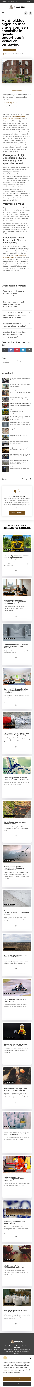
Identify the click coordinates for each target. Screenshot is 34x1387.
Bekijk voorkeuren (17, 1384)
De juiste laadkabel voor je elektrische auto (18, 436)
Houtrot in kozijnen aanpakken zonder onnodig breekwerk (20, 454)
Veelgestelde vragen (11, 106)
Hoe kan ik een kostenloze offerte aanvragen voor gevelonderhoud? (17, 334)
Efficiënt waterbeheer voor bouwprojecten (14, 1222)
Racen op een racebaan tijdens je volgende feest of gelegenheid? (20, 404)
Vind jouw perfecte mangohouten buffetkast (14, 1266)
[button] (30, 1358)
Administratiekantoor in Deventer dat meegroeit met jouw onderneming (20, 418)
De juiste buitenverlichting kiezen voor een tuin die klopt (20, 448)
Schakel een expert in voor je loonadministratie (19, 442)
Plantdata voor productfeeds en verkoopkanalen (20, 385)
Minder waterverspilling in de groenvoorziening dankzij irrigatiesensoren (19, 462)
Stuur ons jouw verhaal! (17, 496)
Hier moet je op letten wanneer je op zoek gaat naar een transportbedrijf (20, 411)
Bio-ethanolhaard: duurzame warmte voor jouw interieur (15, 1089)
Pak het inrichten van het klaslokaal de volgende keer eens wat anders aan (20, 392)
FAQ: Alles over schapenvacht (19, 429)
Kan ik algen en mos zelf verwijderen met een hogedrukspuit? (17, 304)
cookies (5, 1370)
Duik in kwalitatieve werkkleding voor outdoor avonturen (14, 1178)
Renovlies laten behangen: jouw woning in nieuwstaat (16, 1133)
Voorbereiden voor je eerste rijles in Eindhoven (21, 379)
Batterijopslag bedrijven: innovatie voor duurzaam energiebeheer (14, 868)
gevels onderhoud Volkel (10, 361)
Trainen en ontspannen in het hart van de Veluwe (15, 956)
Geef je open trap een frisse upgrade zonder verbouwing (19, 398)
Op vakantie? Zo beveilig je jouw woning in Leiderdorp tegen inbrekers (16, 690)
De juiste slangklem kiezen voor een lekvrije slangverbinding (16, 734)
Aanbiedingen (10, 50)
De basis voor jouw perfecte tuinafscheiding (15, 823)
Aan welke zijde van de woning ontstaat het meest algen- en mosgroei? (17, 315)
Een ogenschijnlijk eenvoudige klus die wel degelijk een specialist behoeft (17, 97)
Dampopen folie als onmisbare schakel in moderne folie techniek (20, 423)
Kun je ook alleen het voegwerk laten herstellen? (17, 325)
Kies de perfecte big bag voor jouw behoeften (15, 1311)
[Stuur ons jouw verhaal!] (17, 490)
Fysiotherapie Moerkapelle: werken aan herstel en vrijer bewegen (21, 467)
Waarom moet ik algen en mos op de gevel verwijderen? (17, 293)
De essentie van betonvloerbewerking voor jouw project (16, 912)
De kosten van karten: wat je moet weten (15, 1000)
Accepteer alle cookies (17, 1379)
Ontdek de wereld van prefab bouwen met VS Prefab (15, 1045)
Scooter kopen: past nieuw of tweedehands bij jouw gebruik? (16, 778)
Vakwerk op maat (10, 103)
